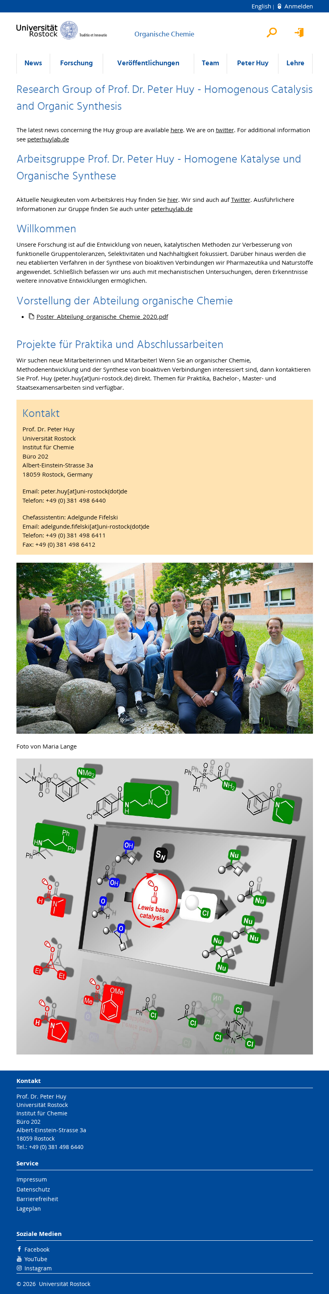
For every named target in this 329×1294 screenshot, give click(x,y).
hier (172, 199)
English (262, 6)
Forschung (76, 63)
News (33, 63)
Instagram (38, 1268)
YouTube (35, 1259)
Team (210, 63)
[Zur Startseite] (61, 30)
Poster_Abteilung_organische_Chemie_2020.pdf (102, 316)
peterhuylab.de (48, 139)
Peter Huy (252, 63)
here (177, 130)
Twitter (240, 199)
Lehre (295, 63)
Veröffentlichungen (148, 63)
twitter (225, 130)
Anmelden (298, 6)
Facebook (36, 1249)
